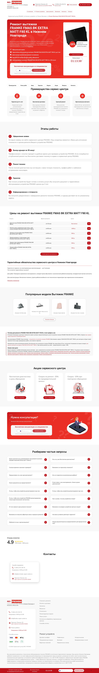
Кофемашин (60, 637)
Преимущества (12, 85)
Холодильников (79, 637)
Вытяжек (59, 640)
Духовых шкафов (45, 637)
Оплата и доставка (45, 603)
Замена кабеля (44, 353)
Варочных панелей (45, 642)
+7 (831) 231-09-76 (60, 4)
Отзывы (70, 11)
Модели (49, 85)
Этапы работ (23, 85)
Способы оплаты (44, 623)
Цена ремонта (49, 11)
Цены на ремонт (76, 54)
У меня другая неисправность (49, 254)
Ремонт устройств (40, 11)
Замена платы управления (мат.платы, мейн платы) (63, 351)
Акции (56, 85)
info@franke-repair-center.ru (19, 618)
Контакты (64, 11)
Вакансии (57, 11)
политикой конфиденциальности (41, 73)
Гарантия (40, 85)
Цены (32, 85)
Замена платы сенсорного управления (29, 354)
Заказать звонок (86, 4)
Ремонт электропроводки (45, 354)
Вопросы (64, 85)
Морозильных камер (63, 642)
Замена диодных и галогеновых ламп (17, 353)
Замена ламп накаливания (33, 353)
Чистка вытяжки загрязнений (78, 353)
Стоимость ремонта (45, 600)
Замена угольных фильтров (83, 351)
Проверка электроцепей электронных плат (59, 353)
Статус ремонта (73, 4)
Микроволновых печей (81, 640)
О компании (30, 11)
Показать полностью (13, 280)
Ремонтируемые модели (46, 614)
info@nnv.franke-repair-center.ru (23, 574)
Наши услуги (43, 616)
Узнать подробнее (19, 397)
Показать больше (49, 319)
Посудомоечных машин (46, 640)
